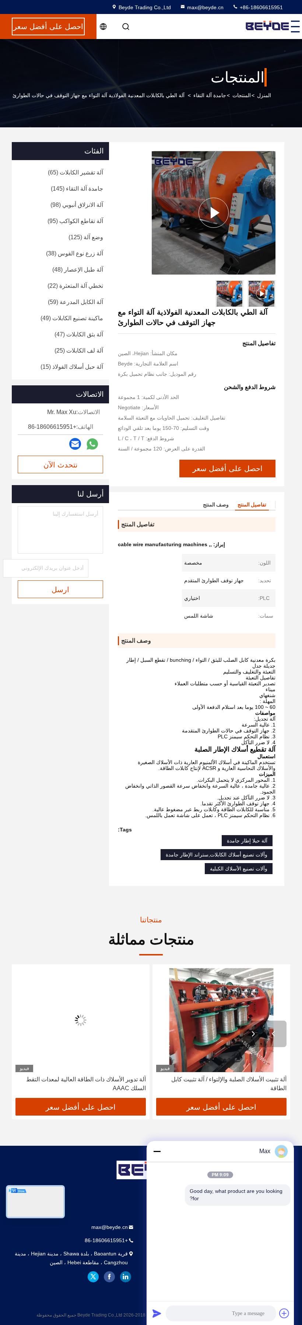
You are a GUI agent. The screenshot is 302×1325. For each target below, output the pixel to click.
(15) (72, 367)
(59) (75, 302)
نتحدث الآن (60, 465)
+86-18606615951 (260, 7)
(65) (75, 172)
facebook (109, 1276)
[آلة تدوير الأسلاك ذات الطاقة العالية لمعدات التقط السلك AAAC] (80, 1020)
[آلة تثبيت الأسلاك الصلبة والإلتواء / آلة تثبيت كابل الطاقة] (221, 1020)
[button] (273, 1034)
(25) (79, 350)
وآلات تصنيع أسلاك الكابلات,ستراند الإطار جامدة (216, 855)
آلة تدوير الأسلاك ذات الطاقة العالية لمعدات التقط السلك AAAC (86, 1083)
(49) (72, 318)
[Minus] (156, 1151)
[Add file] (284, 1313)
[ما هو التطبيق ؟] (92, 444)
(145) (77, 189)
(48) (77, 269)
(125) (86, 237)
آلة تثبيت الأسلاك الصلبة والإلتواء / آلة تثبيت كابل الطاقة (229, 1083)
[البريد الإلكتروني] (75, 444)
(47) (79, 334)
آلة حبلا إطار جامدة (247, 841)
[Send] (157, 1313)
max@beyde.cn (205, 7)
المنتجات (241, 95)
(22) (75, 286)
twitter (93, 1276)
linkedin (125, 1276)
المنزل (264, 95)
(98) (76, 205)
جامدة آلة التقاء (209, 95)
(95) (75, 221)
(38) (74, 253)
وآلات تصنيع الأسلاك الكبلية (238, 869)
